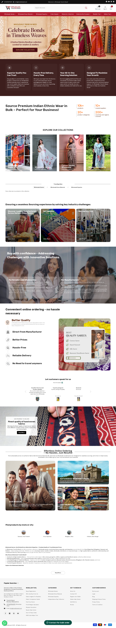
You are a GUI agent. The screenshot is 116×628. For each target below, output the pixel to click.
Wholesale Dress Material (58, 187)
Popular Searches (11, 583)
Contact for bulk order (59, 623)
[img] (58, 381)
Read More (22, 432)
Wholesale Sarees (39, 187)
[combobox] (59, 8)
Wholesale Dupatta (76, 187)
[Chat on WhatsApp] (4, 623)
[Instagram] (9, 613)
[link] (58, 37)
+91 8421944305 (11, 604)
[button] (26, 391)
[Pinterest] (13, 613)
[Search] (61, 8)
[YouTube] (17, 613)
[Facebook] (5, 613)
